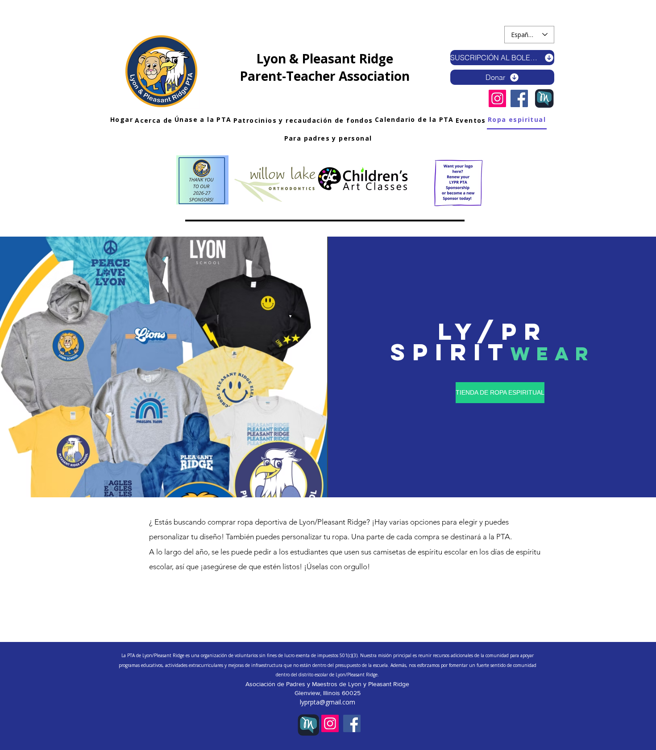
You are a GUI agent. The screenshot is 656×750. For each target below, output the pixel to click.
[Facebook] (519, 98)
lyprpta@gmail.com (327, 702)
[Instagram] (497, 98)
